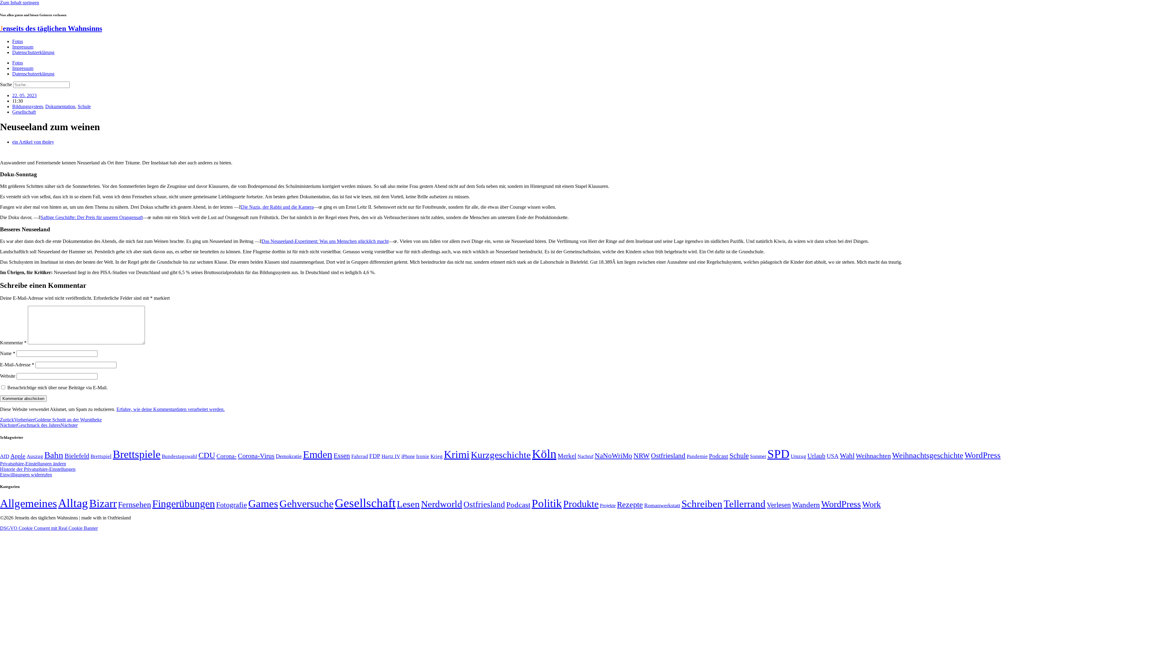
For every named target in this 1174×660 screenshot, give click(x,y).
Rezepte (630, 504)
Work (871, 504)
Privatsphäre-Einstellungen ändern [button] (33, 463)
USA (833, 456)
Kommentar (13, 342)
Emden (317, 454)
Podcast (718, 456)
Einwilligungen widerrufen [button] (26, 474)
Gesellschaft (24, 112)
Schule (84, 106)
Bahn (53, 455)
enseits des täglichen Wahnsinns (51, 28)
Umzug (798, 456)
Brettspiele (137, 454)
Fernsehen (134, 504)
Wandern (806, 505)
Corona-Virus (256, 456)
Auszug (35, 456)
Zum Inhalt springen (19, 2)
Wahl (847, 456)
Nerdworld (441, 504)
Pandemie (697, 456)
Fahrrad (359, 456)
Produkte (581, 503)
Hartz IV (391, 456)
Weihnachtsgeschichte (927, 455)
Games (263, 504)
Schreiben (701, 503)
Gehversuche (306, 503)
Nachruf (585, 456)
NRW (641, 456)
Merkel (567, 456)
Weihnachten (873, 456)
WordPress (983, 455)
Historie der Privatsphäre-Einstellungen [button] (38, 469)
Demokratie (289, 456)
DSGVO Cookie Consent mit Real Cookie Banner (49, 528)
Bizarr (103, 503)
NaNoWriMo (613, 456)
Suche (6, 84)
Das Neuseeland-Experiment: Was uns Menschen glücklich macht (325, 241)
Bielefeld (77, 456)
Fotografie (231, 505)
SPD (778, 453)
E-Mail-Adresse (17, 364)
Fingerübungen (183, 503)
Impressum (22, 47)
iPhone (408, 456)
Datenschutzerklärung (33, 52)
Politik (547, 503)
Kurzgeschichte (501, 454)
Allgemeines (28, 503)
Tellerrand (745, 503)
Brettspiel (101, 456)
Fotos (17, 41)
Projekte (608, 505)
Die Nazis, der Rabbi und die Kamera (277, 207)
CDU (206, 455)
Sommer (758, 456)
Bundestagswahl (179, 456)
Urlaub (816, 456)
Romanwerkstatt (662, 505)
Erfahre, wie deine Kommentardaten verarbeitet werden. (170, 409)
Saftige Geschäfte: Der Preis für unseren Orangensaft (92, 217)
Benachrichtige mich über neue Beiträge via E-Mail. (57, 387)
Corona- (226, 456)
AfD (4, 456)
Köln (544, 454)
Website (7, 376)
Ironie (422, 456)
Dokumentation (60, 106)
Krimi (457, 454)
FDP (374, 456)
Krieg (436, 456)
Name (7, 353)
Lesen (408, 504)
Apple (17, 456)
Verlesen (779, 505)
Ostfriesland (668, 456)
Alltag (73, 503)
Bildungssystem (27, 106)
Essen (342, 456)
